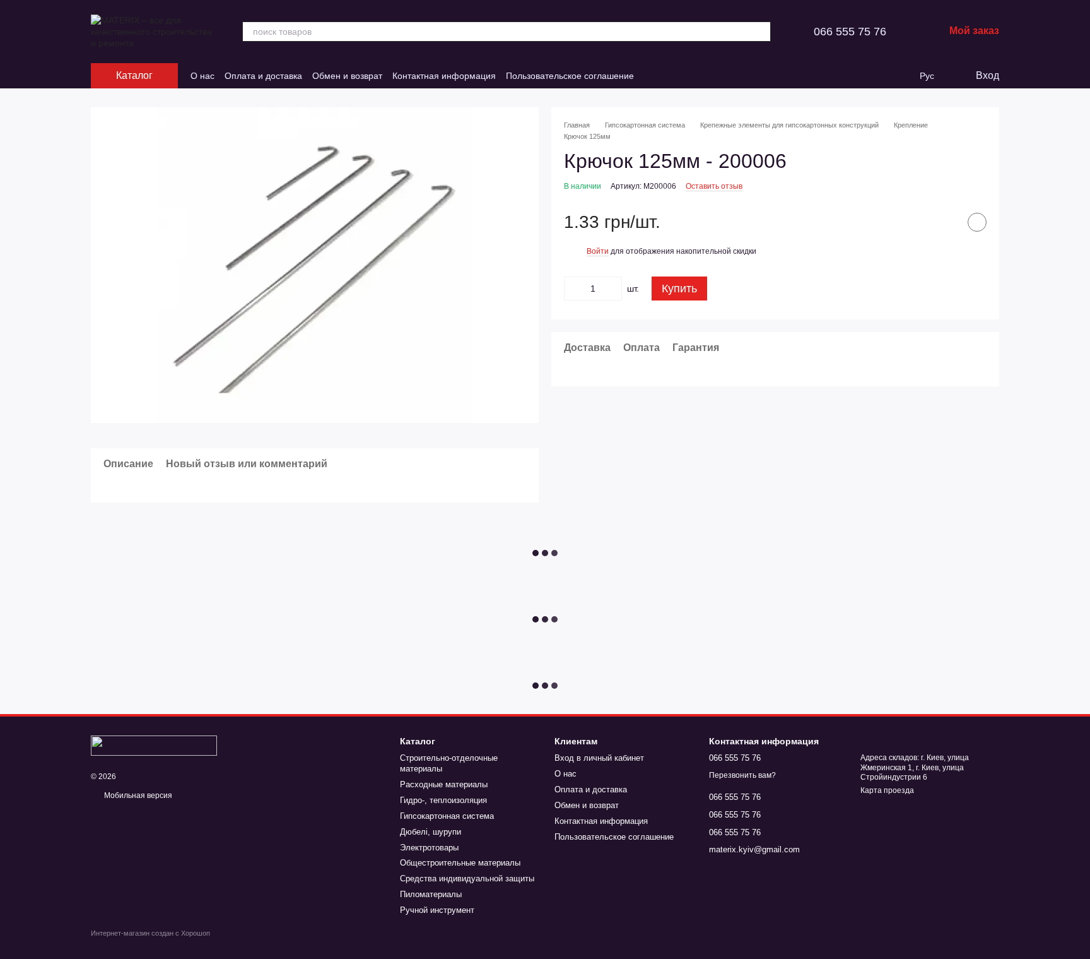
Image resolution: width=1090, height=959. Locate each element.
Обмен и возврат (347, 76)
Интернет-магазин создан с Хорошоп (150, 933)
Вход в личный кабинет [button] (599, 758)
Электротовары (429, 847)
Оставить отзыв (714, 186)
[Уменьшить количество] (573, 288)
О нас (202, 76)
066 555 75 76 (850, 31)
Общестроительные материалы (460, 862)
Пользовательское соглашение (570, 76)
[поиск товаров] (761, 31)
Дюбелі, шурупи (430, 832)
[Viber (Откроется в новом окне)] (667, 76)
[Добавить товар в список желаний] (977, 222)
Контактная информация (444, 76)
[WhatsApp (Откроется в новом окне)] (682, 76)
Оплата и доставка (263, 76)
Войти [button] (598, 251)
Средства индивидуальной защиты (467, 878)
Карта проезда (887, 790)
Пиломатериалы (431, 894)
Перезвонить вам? (742, 775)
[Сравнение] (875, 75)
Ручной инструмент (437, 910)
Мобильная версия (137, 795)
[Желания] (900, 75)
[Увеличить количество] (612, 288)
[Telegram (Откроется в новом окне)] (652, 76)
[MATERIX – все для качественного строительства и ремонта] (154, 745)
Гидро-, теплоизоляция (443, 800)
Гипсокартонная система (447, 816)
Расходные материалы (444, 784)
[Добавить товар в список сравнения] (945, 222)
